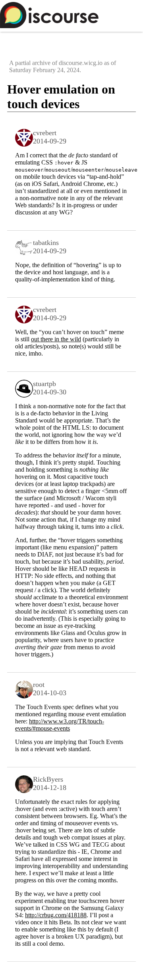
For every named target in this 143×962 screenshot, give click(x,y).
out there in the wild (56, 339)
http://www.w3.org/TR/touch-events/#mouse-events (59, 725)
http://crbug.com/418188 (56, 915)
